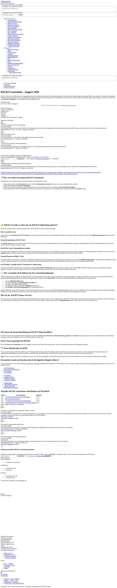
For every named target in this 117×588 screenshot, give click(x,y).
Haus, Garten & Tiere (13, 65)
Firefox (86, 344)
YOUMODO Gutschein (10, 384)
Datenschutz (7, 582)
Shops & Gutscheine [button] (9, 19)
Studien (6, 568)
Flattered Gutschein (9, 386)
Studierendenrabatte (13, 55)
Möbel (9, 51)
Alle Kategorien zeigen (15, 72)
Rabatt (9, 470)
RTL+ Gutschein (12, 31)
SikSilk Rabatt (8, 383)
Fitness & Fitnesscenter (14, 60)
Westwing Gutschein (13, 26)
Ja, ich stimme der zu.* (42, 158)
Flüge (9, 62)
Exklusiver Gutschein (13, 462)
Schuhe (10, 66)
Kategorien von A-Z (9, 554)
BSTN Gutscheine (8, 444)
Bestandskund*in (11, 476)
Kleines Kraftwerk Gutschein (15, 34)
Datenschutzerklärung (43, 158)
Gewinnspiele (11, 71)
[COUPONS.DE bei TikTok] (1, 573)
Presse (11, 580)
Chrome (79, 344)
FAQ (5, 563)
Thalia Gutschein (12, 20)
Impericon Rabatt (8, 377)
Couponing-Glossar (9, 565)
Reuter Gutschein (12, 23)
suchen (21, 14)
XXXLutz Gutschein (13, 25)
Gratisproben (11, 68)
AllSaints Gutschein (9, 378)
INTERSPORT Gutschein (15, 22)
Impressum (15, 582)
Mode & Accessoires (13, 49)
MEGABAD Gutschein (14, 40)
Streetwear (30, 363)
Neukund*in (10, 477)
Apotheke (10, 54)
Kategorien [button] (7, 48)
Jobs (16, 580)
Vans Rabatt (7, 375)
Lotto (9, 58)
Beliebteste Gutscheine (14, 43)
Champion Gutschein (10, 380)
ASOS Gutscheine (8, 418)
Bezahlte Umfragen (13, 69)
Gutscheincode (11, 468)
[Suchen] (2, 10)
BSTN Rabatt (8, 371)
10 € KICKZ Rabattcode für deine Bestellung (17, 397)
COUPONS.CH (8, 583)
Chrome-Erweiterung (10, 556)
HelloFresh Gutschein (13, 38)
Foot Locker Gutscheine (9, 430)
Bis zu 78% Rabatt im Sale (12, 399)
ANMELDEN (21, 158)
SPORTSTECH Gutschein (15, 29)
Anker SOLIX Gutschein (14, 37)
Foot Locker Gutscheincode (11, 369)
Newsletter (7, 566)
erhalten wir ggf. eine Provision (68, 105)
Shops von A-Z (8, 553)
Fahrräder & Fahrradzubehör (15, 63)
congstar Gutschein (13, 35)
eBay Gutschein (12, 32)
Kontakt (11, 563)
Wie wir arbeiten (15, 579)
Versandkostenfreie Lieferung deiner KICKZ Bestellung (20, 402)
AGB (2, 545)
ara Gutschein (8, 372)
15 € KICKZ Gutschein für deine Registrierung (18, 400)
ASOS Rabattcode (9, 368)
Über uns (6, 579)
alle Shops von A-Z (14, 46)
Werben (6, 580)
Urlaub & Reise (12, 52)
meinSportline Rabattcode (11, 387)
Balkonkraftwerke (12, 57)
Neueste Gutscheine (13, 42)
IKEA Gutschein (12, 28)
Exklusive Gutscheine (13, 45)
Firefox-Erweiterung (10, 557)
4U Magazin (4, 574)
